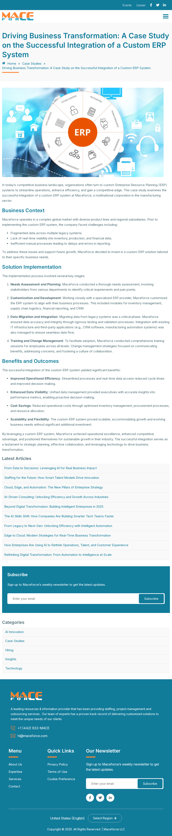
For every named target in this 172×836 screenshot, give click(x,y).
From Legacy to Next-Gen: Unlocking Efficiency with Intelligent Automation (58, 526)
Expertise (15, 772)
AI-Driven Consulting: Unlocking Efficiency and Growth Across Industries (56, 497)
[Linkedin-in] (164, 5)
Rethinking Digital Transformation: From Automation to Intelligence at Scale (58, 555)
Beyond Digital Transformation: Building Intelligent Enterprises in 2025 (53, 507)
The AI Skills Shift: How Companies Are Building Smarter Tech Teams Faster (59, 516)
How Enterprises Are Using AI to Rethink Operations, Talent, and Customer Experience (66, 545)
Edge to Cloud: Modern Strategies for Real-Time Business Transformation (57, 535)
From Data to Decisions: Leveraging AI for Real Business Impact (50, 468)
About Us (15, 764)
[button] (105, 818)
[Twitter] (157, 5)
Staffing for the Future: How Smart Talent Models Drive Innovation (51, 478)
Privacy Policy (57, 764)
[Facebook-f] (151, 5)
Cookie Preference (61, 779)
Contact (14, 786)
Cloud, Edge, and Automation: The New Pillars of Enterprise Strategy (53, 487)
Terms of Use (57, 772)
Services (15, 779)
